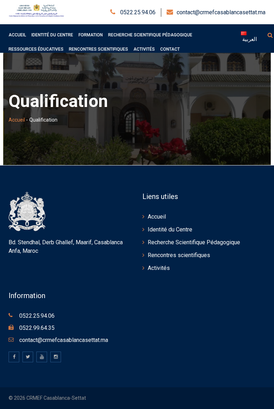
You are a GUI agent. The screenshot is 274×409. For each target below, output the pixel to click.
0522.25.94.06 (137, 12)
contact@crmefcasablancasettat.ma (221, 12)
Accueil (17, 120)
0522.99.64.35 (37, 327)
